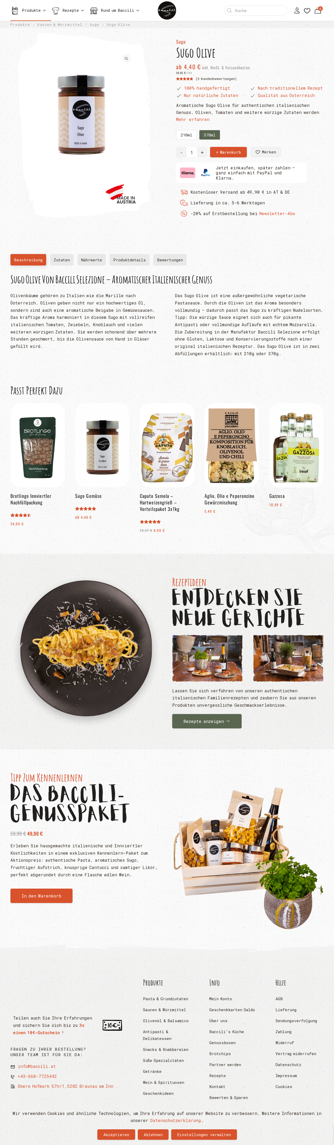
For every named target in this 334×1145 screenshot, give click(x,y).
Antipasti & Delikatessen (157, 1035)
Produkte (153, 982)
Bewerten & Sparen (228, 1097)
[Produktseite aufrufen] (248, 854)
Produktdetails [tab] (129, 259)
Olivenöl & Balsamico (166, 1020)
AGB (279, 998)
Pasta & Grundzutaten (165, 998)
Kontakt (217, 1086)
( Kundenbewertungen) (216, 78)
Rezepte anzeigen (203, 721)
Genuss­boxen (222, 1042)
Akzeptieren (116, 1134)
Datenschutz (288, 1064)
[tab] (170, 260)
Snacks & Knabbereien (165, 1049)
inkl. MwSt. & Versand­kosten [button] (225, 67)
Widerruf (285, 1042)
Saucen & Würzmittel (164, 1009)
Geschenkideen (158, 1093)
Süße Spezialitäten (163, 1060)
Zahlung (283, 1031)
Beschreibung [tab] (30, 261)
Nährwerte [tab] (91, 259)
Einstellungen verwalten (204, 1134)
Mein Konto (220, 998)
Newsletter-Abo (277, 213)
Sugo (181, 41)
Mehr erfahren (193, 119)
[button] (266, 152)
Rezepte (217, 1075)
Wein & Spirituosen (163, 1082)
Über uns (218, 1020)
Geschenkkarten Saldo (232, 1009)
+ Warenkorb (228, 152)
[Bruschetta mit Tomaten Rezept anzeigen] (207, 658)
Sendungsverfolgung (296, 1020)
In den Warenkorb (41, 896)
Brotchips (220, 1053)
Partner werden (225, 1064)
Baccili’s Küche (226, 1031)
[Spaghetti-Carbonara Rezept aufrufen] (86, 651)
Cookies (284, 1086)
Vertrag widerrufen (296, 1053)
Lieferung (286, 1009)
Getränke (152, 1071)
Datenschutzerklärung (175, 1120)
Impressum (286, 1075)
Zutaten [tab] (62, 259)
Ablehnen (153, 1134)
